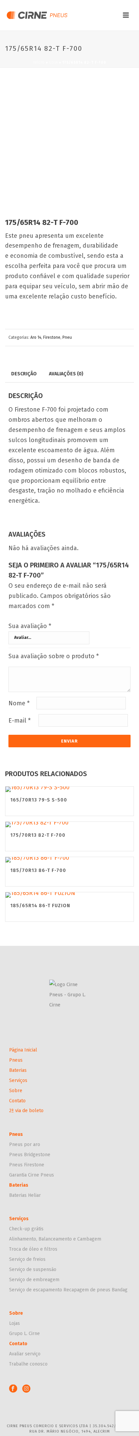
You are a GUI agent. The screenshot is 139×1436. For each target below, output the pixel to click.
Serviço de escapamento (36, 1290)
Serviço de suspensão (32, 1269)
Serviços (18, 1080)
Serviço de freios (27, 1259)
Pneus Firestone (26, 1165)
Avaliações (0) (66, 374)
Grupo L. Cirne (24, 1333)
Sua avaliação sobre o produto (53, 656)
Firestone (51, 337)
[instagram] (26, 1389)
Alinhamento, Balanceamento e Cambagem (55, 1239)
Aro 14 (35, 337)
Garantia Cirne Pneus (31, 1175)
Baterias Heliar (25, 1195)
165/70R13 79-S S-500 (38, 800)
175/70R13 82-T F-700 (37, 835)
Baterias (18, 1070)
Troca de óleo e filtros (33, 1249)
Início (39, 63)
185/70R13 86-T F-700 (38, 870)
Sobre (15, 1091)
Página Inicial (23, 1050)
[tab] (24, 373)
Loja (53, 63)
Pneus (16, 1060)
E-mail (19, 720)
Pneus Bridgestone (29, 1155)
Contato (17, 1101)
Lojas (14, 1323)
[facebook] (13, 1389)
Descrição (24, 374)
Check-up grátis (26, 1229)
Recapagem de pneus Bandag (95, 1290)
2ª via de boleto (26, 1111)
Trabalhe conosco (28, 1364)
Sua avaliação (29, 626)
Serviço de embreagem (34, 1280)
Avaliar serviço (24, 1354)
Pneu (67, 337)
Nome (19, 703)
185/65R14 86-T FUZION (40, 906)
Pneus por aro (24, 1144)
